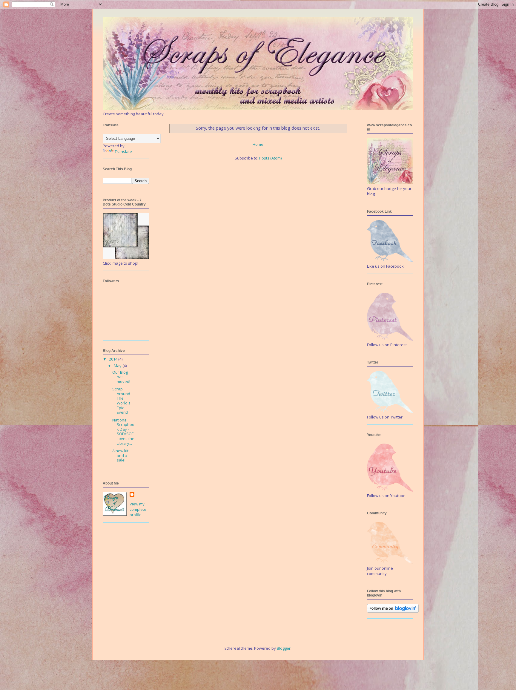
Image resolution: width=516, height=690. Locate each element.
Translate (123, 151)
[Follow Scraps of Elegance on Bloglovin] (393, 611)
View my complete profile (138, 509)
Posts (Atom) (270, 158)
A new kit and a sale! (120, 455)
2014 (113, 359)
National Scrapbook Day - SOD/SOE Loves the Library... (123, 431)
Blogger (284, 648)
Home (258, 144)
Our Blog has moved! (121, 376)
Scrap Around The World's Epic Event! (121, 400)
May (118, 365)
